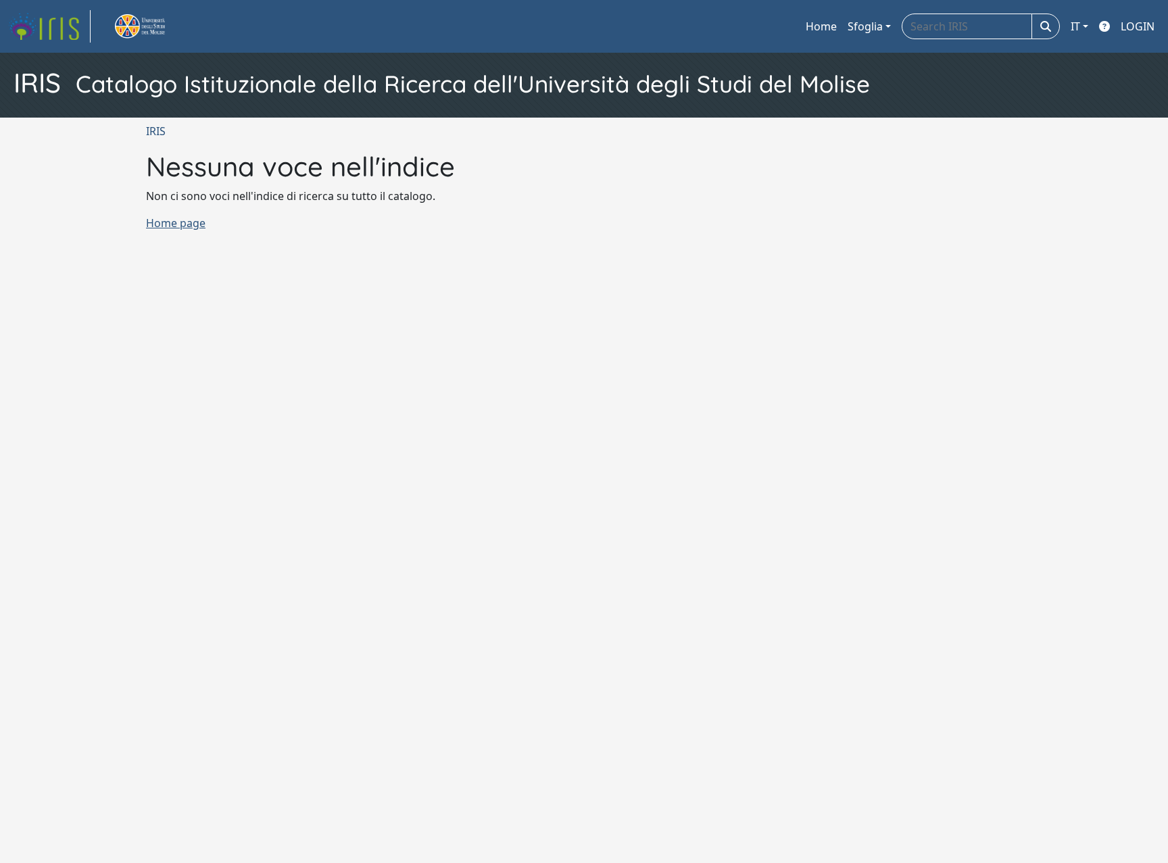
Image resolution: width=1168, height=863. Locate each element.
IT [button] (1075, 26)
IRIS (156, 131)
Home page (175, 223)
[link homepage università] (155, 26)
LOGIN (1137, 26)
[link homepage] (49, 26)
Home (821, 26)
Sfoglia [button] (865, 26)
